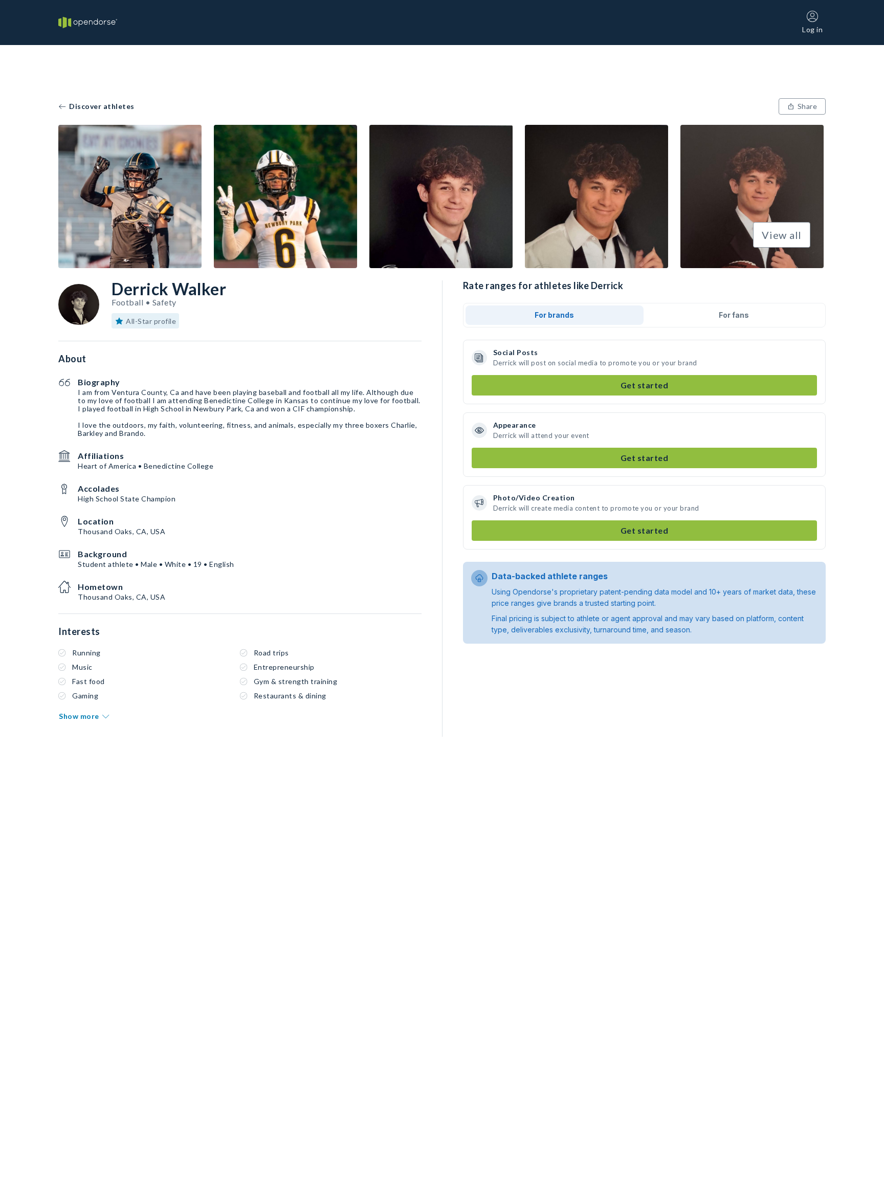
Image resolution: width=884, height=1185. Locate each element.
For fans (734, 315)
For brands (554, 315)
